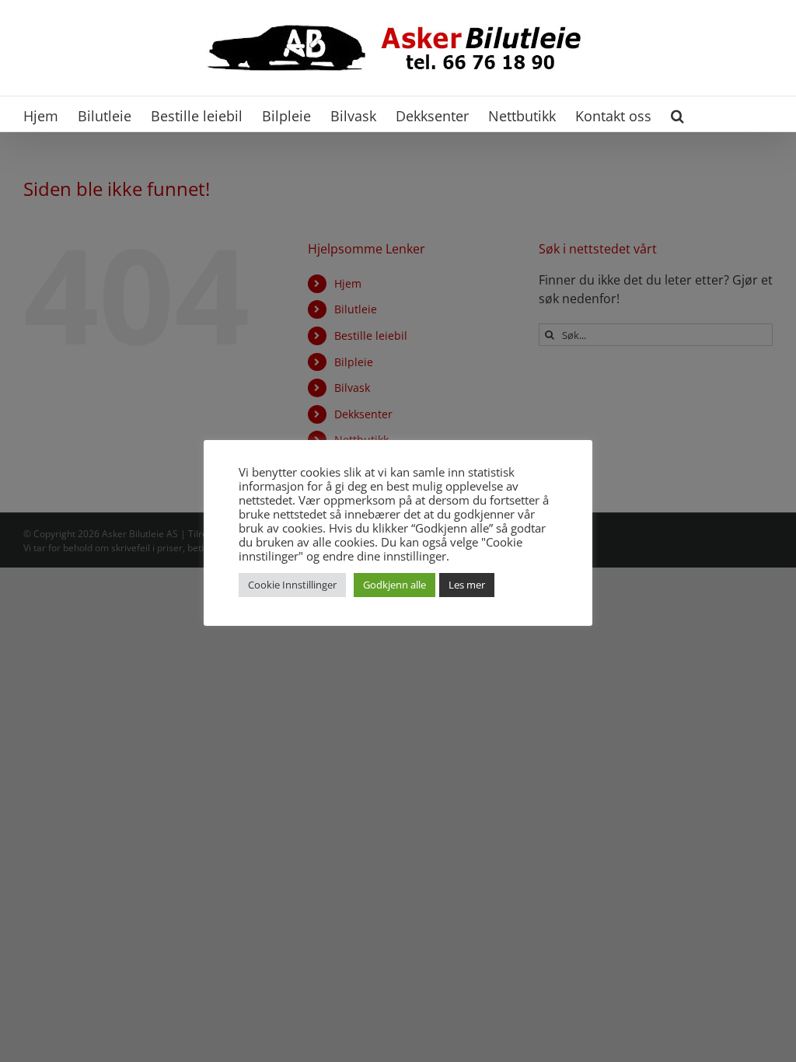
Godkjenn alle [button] (394, 585)
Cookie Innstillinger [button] (292, 585)
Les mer (467, 585)
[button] (677, 113)
